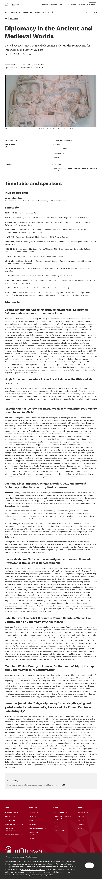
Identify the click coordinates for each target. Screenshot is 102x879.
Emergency (9, 829)
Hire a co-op (12, 824)
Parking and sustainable (62, 817)
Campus (58, 812)
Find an (10, 820)
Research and (34, 833)
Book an (58, 831)
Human (36, 828)
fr (86, 12)
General (10, 816)
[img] (12, 4)
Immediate (12, 835)
